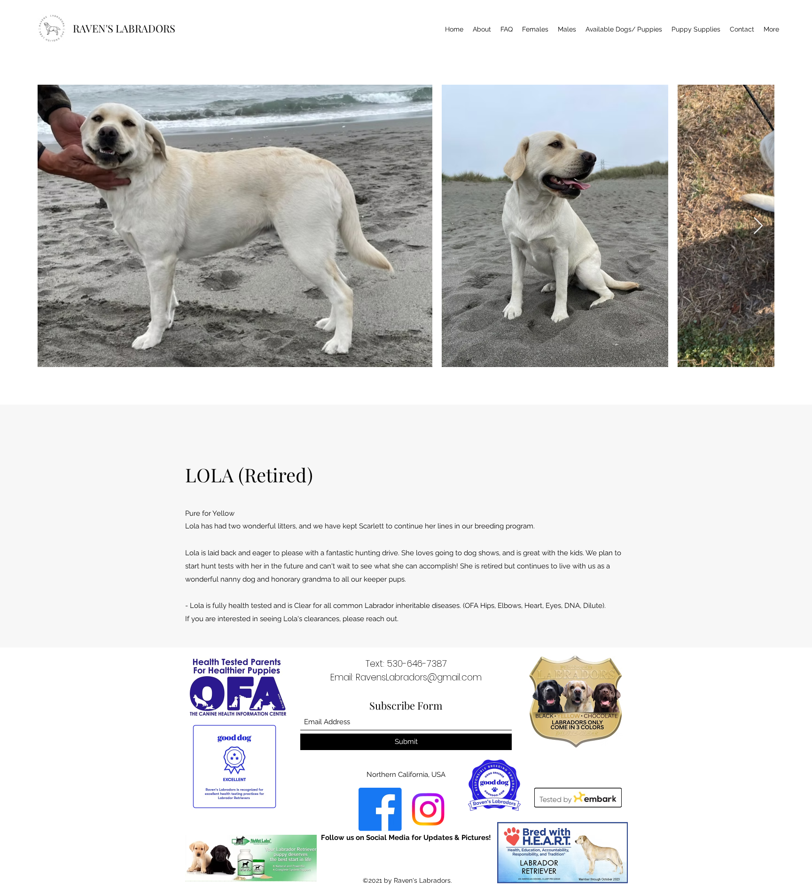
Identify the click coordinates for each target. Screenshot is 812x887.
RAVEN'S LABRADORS (124, 28)
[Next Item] (758, 226)
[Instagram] (428, 809)
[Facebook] (380, 809)
